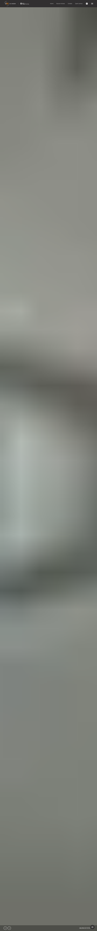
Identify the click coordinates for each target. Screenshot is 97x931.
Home (51, 3)
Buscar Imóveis (60, 3)
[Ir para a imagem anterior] (5, 928)
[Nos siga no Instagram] (87, 3)
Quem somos (78, 3)
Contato (70, 3)
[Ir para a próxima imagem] (9, 928)
